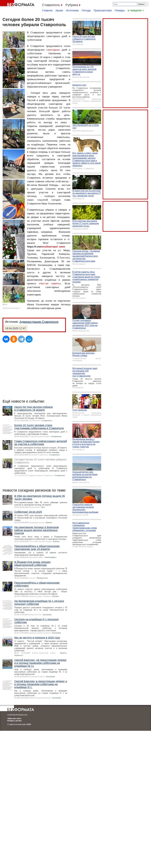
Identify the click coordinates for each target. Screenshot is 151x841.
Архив (59, 10)
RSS (29, 724)
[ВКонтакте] (6, 339)
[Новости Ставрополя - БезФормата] (17, 3)
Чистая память (50, 283)
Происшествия (103, 10)
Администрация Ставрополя (38, 321)
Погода (86, 10)
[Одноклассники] (13, 339)
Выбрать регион (14, 721)
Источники (72, 10)
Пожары (120, 10)
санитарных (53, 49)
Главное (47, 10)
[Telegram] (21, 339)
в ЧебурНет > (136, 10)
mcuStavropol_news (53, 246)
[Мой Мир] (29, 339)
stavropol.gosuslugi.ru (11, 308)
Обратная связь (14, 718)
